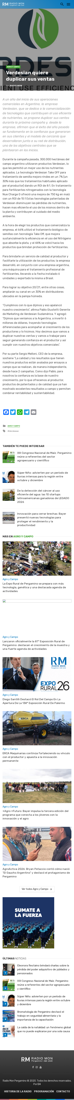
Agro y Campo (13, 67)
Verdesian (14, 431)
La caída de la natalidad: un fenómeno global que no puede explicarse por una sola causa (44, 1029)
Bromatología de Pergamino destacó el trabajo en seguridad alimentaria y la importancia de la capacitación (40, 1015)
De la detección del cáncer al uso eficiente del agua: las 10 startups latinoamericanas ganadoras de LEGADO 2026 (43, 496)
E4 (39, 1084)
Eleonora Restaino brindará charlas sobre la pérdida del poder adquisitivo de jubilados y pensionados (43, 969)
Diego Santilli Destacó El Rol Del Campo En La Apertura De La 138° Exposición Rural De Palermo (34, 701)
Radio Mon (16, 85)
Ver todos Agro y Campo (35, 889)
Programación (44, 1091)
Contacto (63, 1091)
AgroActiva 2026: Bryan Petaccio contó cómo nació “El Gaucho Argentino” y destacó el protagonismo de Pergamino (36, 872)
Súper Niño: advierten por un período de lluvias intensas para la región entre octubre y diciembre (42, 476)
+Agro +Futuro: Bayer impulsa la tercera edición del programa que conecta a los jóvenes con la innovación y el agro (35, 814)
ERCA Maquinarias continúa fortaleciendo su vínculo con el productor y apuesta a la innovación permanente (36, 757)
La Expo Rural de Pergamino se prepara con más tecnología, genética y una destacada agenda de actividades (34, 587)
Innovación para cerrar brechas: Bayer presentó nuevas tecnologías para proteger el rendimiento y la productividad (41, 519)
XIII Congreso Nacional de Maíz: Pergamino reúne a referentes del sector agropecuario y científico (44, 456)
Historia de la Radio (17, 1091)
